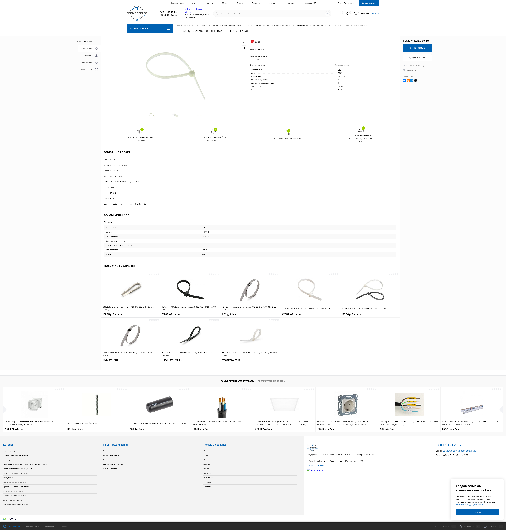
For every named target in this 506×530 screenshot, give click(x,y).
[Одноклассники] (408, 80)
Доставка (256, 3)
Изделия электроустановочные (15, 455)
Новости (209, 3)
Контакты (291, 3)
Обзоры (225, 3)
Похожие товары (85, 69)
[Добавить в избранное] (244, 42)
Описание (88, 55)
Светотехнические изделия (13, 491)
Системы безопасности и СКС (14, 496)
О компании (273, 3)
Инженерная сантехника (12, 460)
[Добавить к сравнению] (244, 47)
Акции (195, 3)
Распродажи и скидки (111, 460)
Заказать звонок (369, 3)
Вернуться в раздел (84, 41)
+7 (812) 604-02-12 (34, 526)
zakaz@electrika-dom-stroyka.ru (459, 450)
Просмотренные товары (271, 381)
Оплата (240, 3)
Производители (177, 3)
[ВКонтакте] (404, 80)
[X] (415, 80)
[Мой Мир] (411, 80)
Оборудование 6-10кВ (11, 478)
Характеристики (85, 62)
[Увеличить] (175, 73)
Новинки (106, 451)
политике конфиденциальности (469, 505)
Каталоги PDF (310, 3)
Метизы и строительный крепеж (16, 473)
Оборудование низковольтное (15, 482)
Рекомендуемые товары (113, 464)
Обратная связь (14, 526)
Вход (340, 3)
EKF (339, 70)
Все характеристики (343, 65)
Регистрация (349, 3)
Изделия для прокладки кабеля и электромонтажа (23, 451)
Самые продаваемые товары (237, 381)
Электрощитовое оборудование (15, 505)
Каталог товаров (139, 28)
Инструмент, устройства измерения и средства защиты (25, 464)
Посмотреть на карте (316, 465)
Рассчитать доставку (415, 66)
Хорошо (477, 512)
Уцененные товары (110, 469)
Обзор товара (86, 48)
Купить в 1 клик (419, 58)
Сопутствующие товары (12, 500)
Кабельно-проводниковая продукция (17, 469)
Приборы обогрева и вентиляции (16, 487)
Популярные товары (111, 455)
